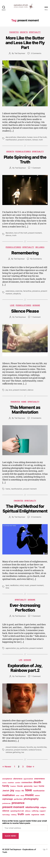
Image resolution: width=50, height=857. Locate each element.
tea (22, 752)
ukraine (36, 305)
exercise (18, 291)
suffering (35, 811)
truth (41, 140)
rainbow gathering (13, 752)
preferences (6, 803)
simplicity (17, 294)
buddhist (11, 782)
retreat (35, 140)
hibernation (21, 137)
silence (8, 235)
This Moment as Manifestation (25, 410)
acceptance (7, 779)
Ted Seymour (19, 53)
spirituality (35, 32)
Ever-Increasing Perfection (25, 608)
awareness (10, 291)
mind (21, 585)
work (42, 815)
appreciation (11, 648)
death (37, 782)
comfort (17, 782)
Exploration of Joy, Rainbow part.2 (25, 668)
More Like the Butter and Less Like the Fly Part (25, 42)
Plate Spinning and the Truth (25, 159)
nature (37, 795)
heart (36, 786)
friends (20, 786)
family (5, 785)
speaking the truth (17, 811)
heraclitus (27, 291)
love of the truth (40, 137)
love (12, 305)
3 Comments (36, 53)
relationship (32, 807)
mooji (22, 795)
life (20, 660)
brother (4, 782)
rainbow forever (34, 750)
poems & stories (23, 151)
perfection (24, 648)
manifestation (11, 140)
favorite (30, 747)
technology (6, 814)
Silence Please (25, 311)
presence (36, 291)
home (23, 402)
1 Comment (36, 168)
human (30, 137)
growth (24, 32)
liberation (9, 233)
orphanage (7, 799)
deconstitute (11, 137)
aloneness (17, 778)
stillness (28, 811)
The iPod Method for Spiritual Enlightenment (25, 509)
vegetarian (35, 814)
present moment (24, 140)
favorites (14, 32)
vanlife (27, 814)
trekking (14, 814)
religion (43, 807)
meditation (14, 585)
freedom (13, 786)
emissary (22, 747)
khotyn (17, 791)
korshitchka (42, 747)
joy (7, 390)
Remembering (25, 252)
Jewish (5, 790)
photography (31, 798)
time (7, 588)
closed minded (11, 747)
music (26, 585)
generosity (28, 786)
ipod (7, 585)
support (42, 811)
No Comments (36, 259)
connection (26, 782)
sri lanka (39, 247)
